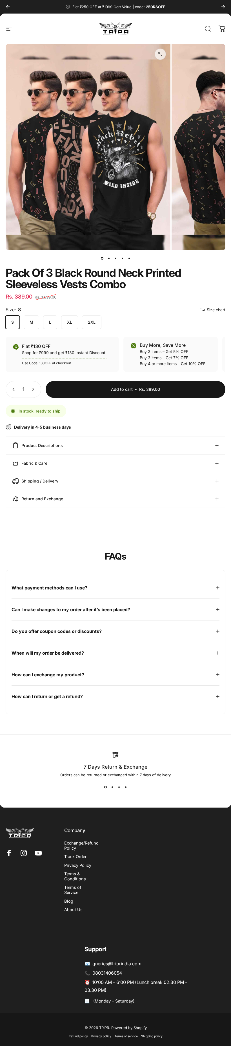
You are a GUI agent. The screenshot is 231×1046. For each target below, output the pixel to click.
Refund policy (78, 1036)
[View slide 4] (125, 787)
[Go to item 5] (129, 258)
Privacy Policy (77, 865)
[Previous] (8, 7)
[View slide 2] (112, 787)
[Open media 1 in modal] (160, 54)
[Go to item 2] (108, 258)
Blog (68, 901)
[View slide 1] (105, 787)
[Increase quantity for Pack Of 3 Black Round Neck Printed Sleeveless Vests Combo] (34, 389)
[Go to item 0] (102, 258)
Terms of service (126, 1036)
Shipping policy (152, 1036)
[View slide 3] (118, 787)
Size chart (216, 309)
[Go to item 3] (115, 258)
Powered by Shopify (129, 1027)
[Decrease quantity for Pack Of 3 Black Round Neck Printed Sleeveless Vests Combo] (12, 389)
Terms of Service (72, 890)
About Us (73, 909)
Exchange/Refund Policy (81, 846)
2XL (91, 322)
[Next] (223, 7)
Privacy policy (101, 1036)
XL (69, 322)
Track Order (75, 856)
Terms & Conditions (75, 876)
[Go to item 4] (122, 258)
